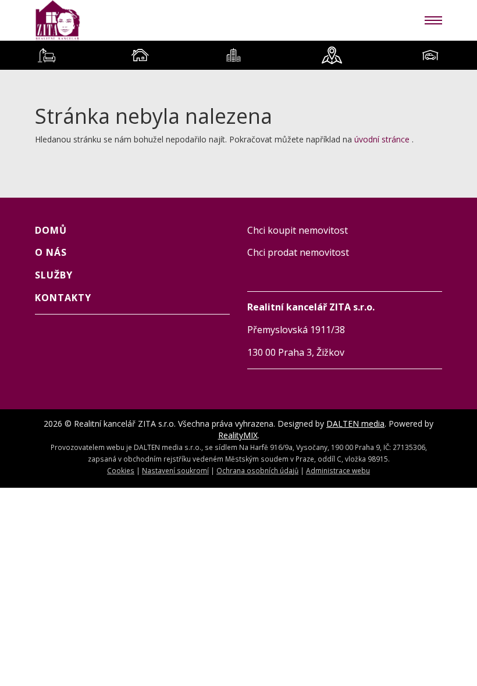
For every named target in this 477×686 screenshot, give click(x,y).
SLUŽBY (54, 275)
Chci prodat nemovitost (298, 252)
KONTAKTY (63, 297)
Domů (51, 230)
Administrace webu (338, 470)
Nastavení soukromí (175, 470)
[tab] (47, 55)
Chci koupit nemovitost (297, 230)
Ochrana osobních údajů (257, 470)
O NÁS (51, 252)
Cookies (120, 470)
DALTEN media (355, 423)
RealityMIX (238, 435)
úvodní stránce (382, 139)
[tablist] (238, 55)
